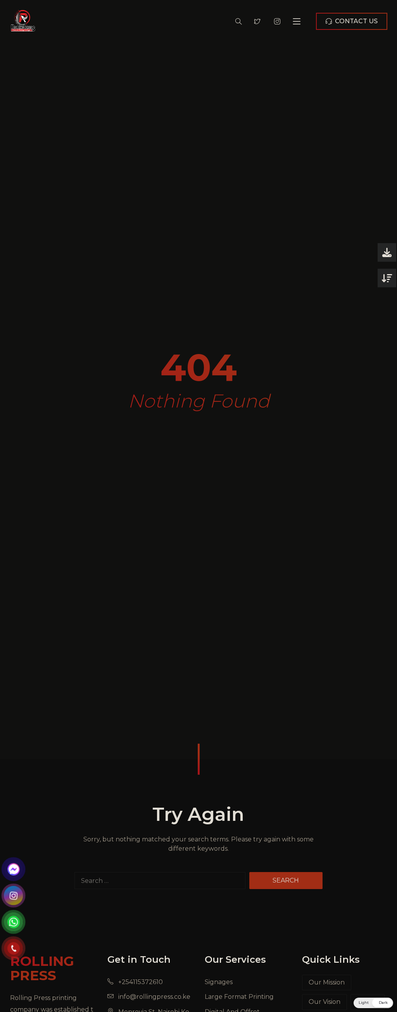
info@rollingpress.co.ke (153, 996)
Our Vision (324, 1001)
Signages (219, 982)
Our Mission (327, 982)
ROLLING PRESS (42, 968)
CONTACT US (356, 21)
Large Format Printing (239, 996)
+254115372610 (140, 982)
